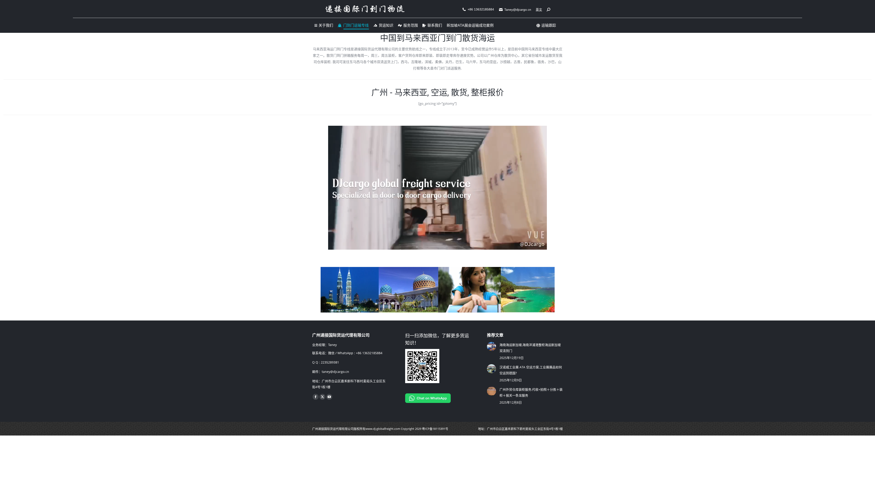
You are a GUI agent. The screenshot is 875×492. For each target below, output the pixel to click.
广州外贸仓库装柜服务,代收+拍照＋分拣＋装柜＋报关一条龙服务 (531, 392)
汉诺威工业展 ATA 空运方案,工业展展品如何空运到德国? (530, 370)
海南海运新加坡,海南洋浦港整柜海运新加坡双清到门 (530, 348)
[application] (437, 188)
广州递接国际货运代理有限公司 (333, 429)
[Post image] (491, 346)
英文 (539, 9)
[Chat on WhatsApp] (428, 402)
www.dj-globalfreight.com (382, 429)
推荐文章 (495, 335)
